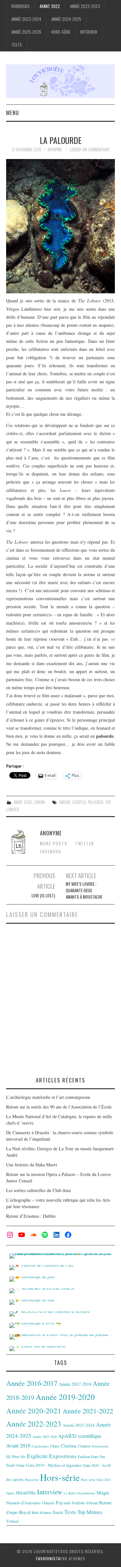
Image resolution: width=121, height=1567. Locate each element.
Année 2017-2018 (75, 1384)
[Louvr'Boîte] (60, 80)
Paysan (63, 1502)
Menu (12, 113)
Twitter (84, 844)
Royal (24, 1512)
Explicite (37, 1456)
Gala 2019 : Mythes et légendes (54, 1465)
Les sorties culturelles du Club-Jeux (38, 1190)
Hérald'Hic (26, 1493)
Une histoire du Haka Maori (31, 1165)
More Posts (53, 844)
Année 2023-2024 (26, 19)
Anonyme (54, 150)
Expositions (62, 1456)
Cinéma (39, 802)
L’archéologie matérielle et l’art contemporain (48, 1097)
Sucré (58, 1512)
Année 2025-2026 (26, 32)
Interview (88, 32)
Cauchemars (40, 1446)
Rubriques (20, 6)
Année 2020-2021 (33, 1410)
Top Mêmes (89, 1512)
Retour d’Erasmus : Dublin (30, 1216)
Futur (20, 1465)
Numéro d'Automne (23, 1503)
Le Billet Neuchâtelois (79, 1493)
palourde (96, 802)
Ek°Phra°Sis (15, 1456)
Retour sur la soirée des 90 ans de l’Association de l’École (59, 1107)
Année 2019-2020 (65, 1397)
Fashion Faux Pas (91, 1456)
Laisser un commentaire (90, 150)
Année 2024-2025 (66, 19)
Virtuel (12, 1521)
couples (79, 802)
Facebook (50, 852)
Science (45, 1512)
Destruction (100, 1446)
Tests (16, 45)
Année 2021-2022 (88, 1410)
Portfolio (78, 1502)
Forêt (10, 1465)
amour (64, 802)
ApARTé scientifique (79, 1435)
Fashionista (48, 1558)
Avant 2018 (23, 802)
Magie (102, 1492)
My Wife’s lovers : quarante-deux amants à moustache (84, 890)
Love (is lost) (43, 896)
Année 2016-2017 (31, 1383)
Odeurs (48, 1503)
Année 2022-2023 (85, 6)
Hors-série (60, 32)
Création (84, 1445)
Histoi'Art (32, 1479)
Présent (92, 1502)
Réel (35, 1512)
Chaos (55, 1445)
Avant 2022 (50, 6)
